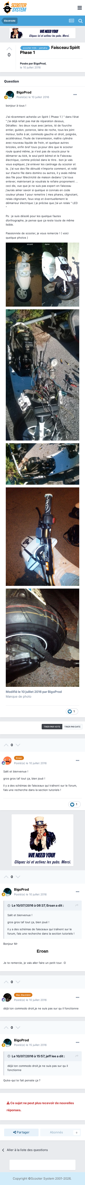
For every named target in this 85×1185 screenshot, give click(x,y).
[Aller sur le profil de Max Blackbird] (7, 997)
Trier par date (72, 726)
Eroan (50, 905)
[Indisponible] (42, 274)
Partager (23, 1132)
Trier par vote (52, 726)
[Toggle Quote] (9, 905)
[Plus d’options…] (75, 94)
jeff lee (51, 1056)
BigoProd (40, 63)
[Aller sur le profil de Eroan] (7, 760)
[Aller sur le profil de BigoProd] (10, 95)
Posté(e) (33, 97)
